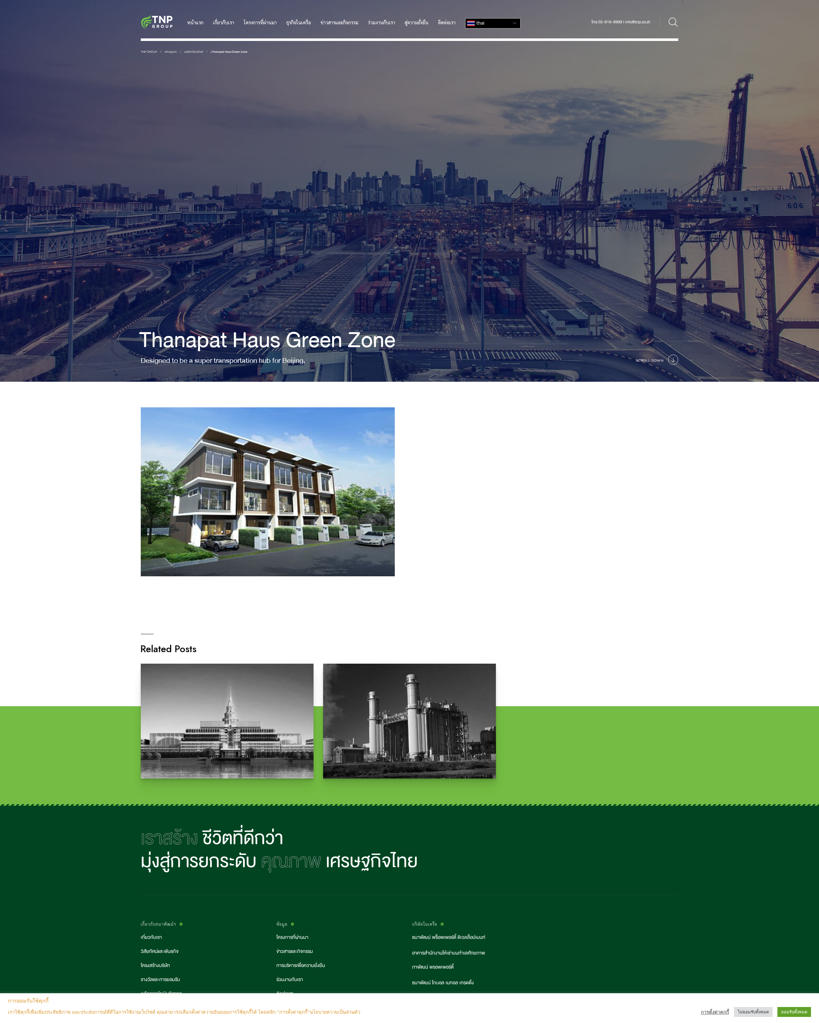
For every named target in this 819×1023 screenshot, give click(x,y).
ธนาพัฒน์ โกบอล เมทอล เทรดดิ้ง (443, 983)
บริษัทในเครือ (424, 924)
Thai (479, 23)
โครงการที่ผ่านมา (260, 22)
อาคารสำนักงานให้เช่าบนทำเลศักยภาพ (448, 953)
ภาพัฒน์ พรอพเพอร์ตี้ (433, 967)
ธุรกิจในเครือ (298, 22)
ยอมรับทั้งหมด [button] (794, 1012)
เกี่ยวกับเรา (223, 22)
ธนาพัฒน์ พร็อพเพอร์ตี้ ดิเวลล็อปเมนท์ (448, 937)
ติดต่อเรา (447, 22)
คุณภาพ (291, 861)
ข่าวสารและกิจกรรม (339, 22)
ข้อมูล (282, 924)
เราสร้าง (169, 838)
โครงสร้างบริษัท (155, 966)
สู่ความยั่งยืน (416, 22)
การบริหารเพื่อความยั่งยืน (300, 966)
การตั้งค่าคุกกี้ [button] (715, 1012)
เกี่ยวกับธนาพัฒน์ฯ (158, 924)
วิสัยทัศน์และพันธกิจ (160, 951)
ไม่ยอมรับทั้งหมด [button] (753, 1012)
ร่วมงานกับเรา (381, 22)
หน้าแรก (195, 22)
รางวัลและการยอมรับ (160, 980)
